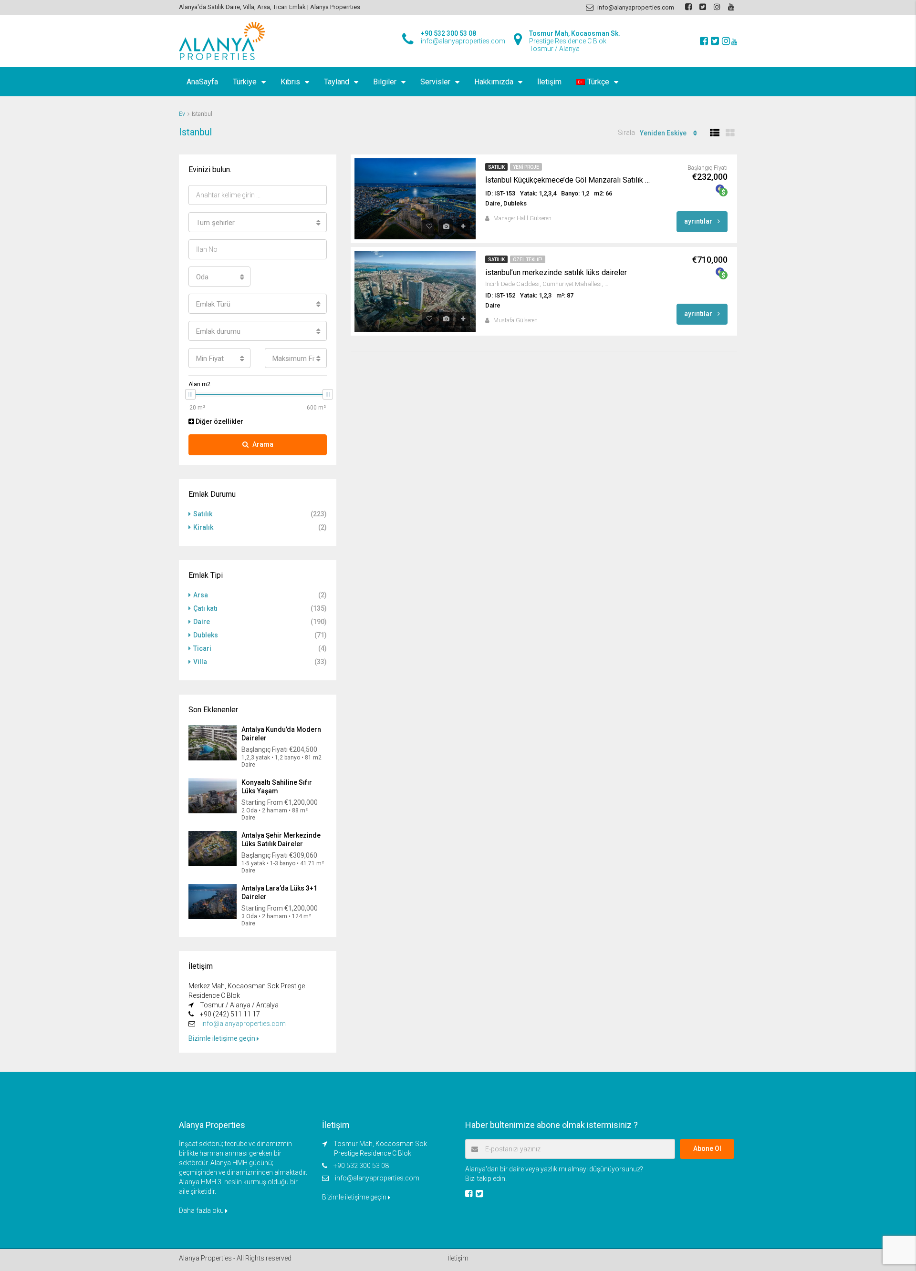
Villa (200, 662)
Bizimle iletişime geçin (222, 1038)
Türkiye (245, 81)
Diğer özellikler (218, 421)
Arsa (200, 595)
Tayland (336, 81)
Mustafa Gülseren (515, 320)
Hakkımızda (493, 81)
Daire (201, 621)
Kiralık (203, 527)
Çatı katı (205, 608)
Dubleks (205, 635)
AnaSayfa (202, 81)
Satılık (496, 167)
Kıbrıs (290, 81)
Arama (262, 444)
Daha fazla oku (202, 1210)
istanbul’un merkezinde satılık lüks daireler (556, 272)
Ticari (202, 648)
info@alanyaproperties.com (243, 1023)
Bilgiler (384, 81)
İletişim (549, 81)
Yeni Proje (526, 167)
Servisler (435, 81)
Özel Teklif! (527, 259)
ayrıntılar (699, 221)
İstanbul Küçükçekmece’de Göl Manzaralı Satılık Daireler (570, 179)
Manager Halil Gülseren (522, 218)
